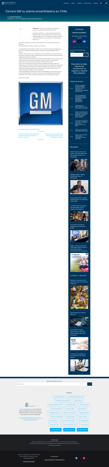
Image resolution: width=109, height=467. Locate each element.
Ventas (84, 424)
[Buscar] (85, 54)
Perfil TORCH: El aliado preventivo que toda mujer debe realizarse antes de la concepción (78, 332)
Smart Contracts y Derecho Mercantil (78, 313)
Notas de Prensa (57, 416)
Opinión (83, 416)
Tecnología (83, 420)
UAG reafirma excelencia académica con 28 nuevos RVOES (77, 226)
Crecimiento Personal (63, 400)
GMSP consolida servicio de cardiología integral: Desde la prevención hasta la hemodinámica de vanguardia (78, 248)
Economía (84, 404)
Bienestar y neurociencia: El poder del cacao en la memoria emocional (79, 281)
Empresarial (34, 18)
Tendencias (54, 424)
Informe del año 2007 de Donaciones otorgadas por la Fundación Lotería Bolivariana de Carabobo (54, 135)
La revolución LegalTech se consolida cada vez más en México (78, 355)
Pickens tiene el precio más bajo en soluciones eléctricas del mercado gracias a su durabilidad (78, 154)
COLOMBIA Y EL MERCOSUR (78, 275)
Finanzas (69, 408)
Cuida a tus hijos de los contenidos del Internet (81, 130)
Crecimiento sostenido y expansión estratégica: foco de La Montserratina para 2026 (81, 123)
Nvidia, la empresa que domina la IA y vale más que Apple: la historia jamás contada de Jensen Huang (81, 114)
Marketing (84, 412)
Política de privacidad (28, 461)
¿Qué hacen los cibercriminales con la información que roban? (81, 107)
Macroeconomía (69, 412)
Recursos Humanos (68, 420)
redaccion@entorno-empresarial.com (55, 459)
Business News (82, 429)
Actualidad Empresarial (25, 18)
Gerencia (82, 408)
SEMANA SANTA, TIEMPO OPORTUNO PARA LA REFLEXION (77, 176)
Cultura (78, 400)
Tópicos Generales (70, 424)
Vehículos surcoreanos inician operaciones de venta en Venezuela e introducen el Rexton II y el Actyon (29, 135)
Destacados (71, 404)
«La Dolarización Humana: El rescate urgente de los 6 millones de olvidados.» (78, 207)
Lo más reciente (55, 429)
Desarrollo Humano (56, 404)
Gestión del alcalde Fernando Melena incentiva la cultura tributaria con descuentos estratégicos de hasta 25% (81, 88)
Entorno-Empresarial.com (26, 409)
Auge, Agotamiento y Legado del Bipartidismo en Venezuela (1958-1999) (79, 199)
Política (53, 420)
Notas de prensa (69, 429)
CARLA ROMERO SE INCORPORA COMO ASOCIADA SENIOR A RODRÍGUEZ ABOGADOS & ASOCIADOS (80, 98)
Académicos (59, 396)
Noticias (40, 18)
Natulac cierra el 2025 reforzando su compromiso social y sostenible (81, 136)
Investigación (54, 412)
